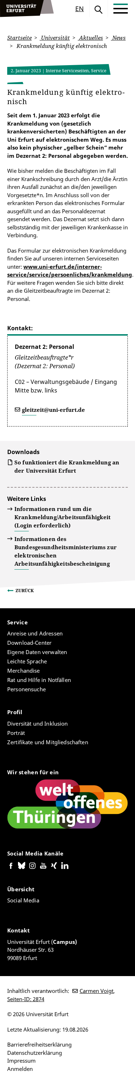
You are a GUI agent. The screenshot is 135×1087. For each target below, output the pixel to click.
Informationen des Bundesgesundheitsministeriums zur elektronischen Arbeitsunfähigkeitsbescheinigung (65, 551)
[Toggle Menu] (120, 8)
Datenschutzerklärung (34, 1052)
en (79, 8)
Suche (99, 8)
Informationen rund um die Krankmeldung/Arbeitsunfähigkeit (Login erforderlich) (62, 517)
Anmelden (20, 1068)
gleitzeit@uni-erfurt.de (53, 409)
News (118, 37)
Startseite (19, 37)
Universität (55, 37)
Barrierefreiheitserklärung (39, 1044)
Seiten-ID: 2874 (25, 999)
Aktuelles (90, 37)
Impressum (21, 1060)
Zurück (24, 591)
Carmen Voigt (96, 990)
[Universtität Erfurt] (27, 8)
